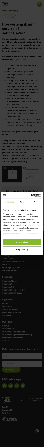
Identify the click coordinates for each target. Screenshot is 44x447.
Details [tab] (22, 202)
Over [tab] (36, 202)
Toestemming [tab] (8, 202)
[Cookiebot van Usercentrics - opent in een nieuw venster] (31, 195)
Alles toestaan (22, 242)
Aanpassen (20, 250)
